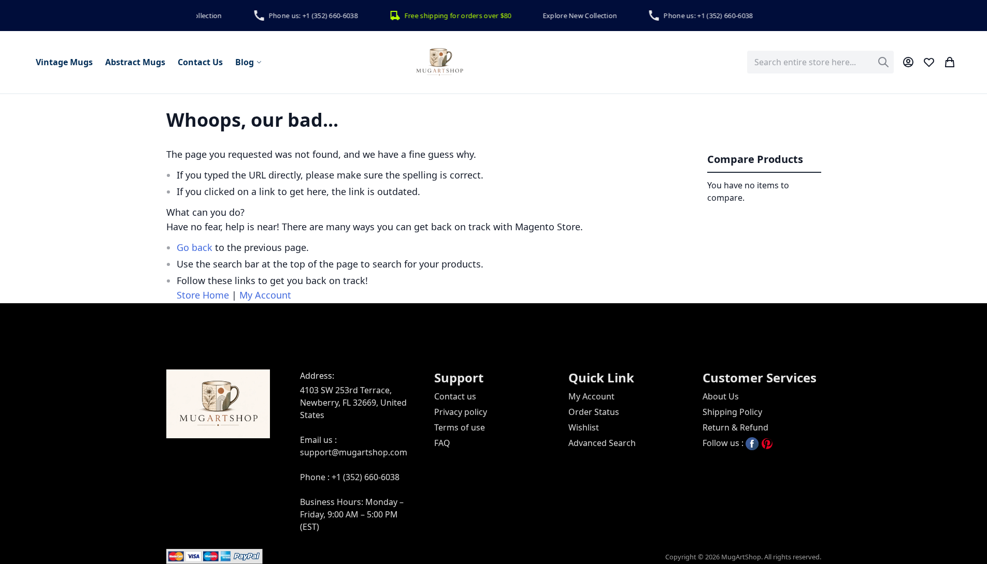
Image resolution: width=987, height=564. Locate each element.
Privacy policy (460, 412)
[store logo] (439, 62)
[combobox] (820, 62)
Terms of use (459, 427)
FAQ (442, 443)
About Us (721, 396)
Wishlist (583, 427)
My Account (265, 295)
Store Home (203, 295)
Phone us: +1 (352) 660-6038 (307, 15)
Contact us (455, 396)
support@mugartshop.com (353, 452)
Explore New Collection (574, 15)
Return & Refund (735, 427)
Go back (194, 247)
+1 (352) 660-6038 (365, 477)
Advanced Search (602, 443)
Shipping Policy (732, 412)
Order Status (593, 412)
